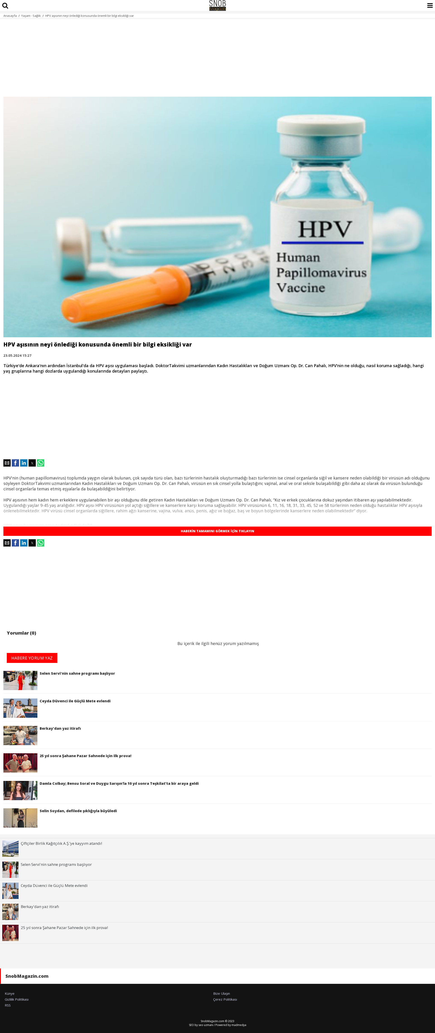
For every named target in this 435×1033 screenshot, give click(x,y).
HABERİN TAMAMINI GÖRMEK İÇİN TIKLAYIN (217, 531)
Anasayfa (10, 16)
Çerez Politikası (225, 999)
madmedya (239, 1025)
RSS (8, 1005)
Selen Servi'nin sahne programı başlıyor (77, 673)
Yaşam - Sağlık (31, 16)
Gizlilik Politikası (17, 999)
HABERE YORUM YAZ (32, 658)
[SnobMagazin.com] (217, 5)
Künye (9, 993)
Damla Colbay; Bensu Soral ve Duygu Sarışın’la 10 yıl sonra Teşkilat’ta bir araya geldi (119, 783)
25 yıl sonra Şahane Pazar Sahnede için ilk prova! (85, 755)
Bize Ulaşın (221, 993)
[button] (7, 463)
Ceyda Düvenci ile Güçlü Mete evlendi (75, 700)
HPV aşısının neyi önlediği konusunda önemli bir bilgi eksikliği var (89, 16)
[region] (217, 55)
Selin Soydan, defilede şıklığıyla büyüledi (78, 810)
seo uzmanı (205, 1025)
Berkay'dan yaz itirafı (60, 728)
